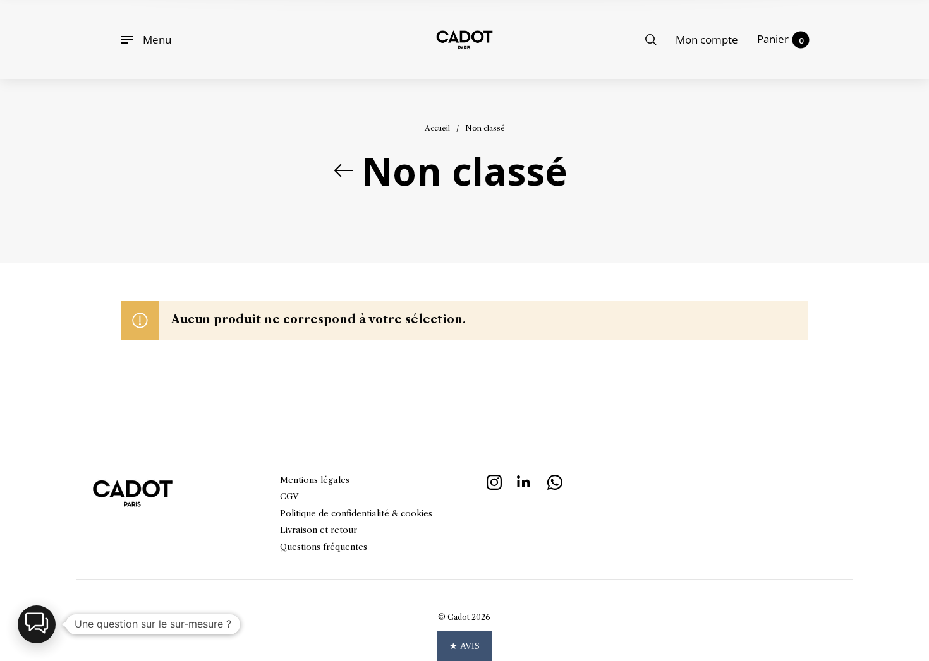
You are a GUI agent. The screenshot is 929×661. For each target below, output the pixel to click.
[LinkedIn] (524, 480)
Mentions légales (314, 480)
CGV (289, 496)
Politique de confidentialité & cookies (356, 513)
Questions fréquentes (323, 547)
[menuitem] (707, 39)
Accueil (437, 128)
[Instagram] (494, 480)
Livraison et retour (318, 530)
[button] (37, 624)
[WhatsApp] (554, 480)
